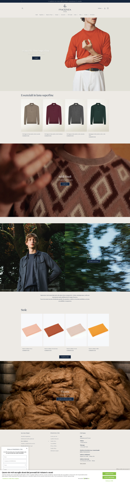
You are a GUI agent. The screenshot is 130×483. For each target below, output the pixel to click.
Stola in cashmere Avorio (72, 348)
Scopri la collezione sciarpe (65, 399)
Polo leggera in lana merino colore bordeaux (53, 133)
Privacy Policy (54, 446)
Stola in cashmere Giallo (94, 348)
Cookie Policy (53, 448)
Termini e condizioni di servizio (28, 443)
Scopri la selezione (93, 261)
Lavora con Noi (54, 436)
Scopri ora (65, 184)
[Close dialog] (27, 448)
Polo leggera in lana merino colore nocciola (31, 133)
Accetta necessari (109, 477)
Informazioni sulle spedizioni (27, 438)
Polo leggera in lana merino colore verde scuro (97, 134)
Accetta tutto (109, 473)
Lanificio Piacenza (55, 438)
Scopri (36, 58)
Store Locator (83, 463)
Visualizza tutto (65, 356)
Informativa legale (55, 450)
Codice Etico (53, 441)
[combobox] (14, 465)
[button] (22, 8)
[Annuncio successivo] (108, 1)
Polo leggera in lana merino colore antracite (75, 133)
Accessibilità (53, 443)
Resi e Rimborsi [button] (24, 441)
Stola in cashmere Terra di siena (51, 348)
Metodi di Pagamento (25, 436)
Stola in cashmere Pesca (27, 348)
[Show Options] (25, 465)
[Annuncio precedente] (21, 1)
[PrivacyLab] (86, 478)
